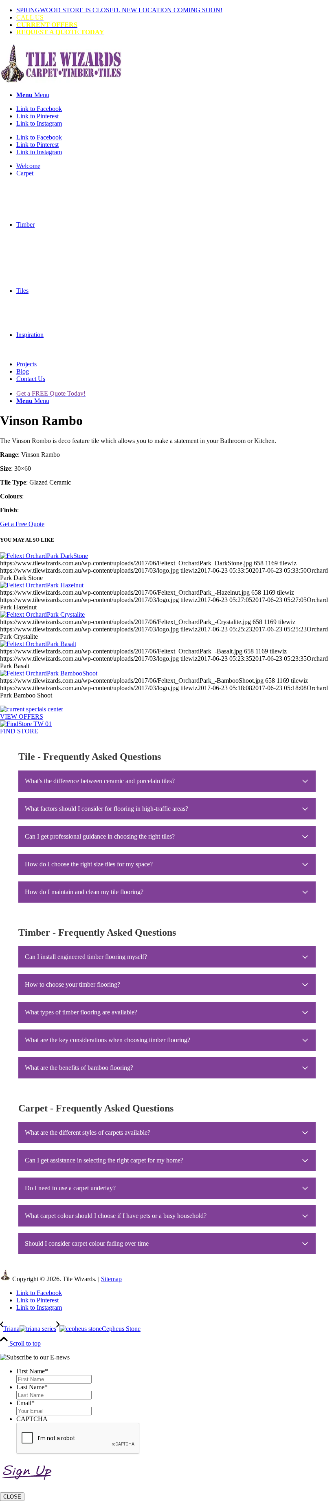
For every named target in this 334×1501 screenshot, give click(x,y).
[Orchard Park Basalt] (38, 643)
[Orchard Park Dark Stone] (44, 555)
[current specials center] (31, 709)
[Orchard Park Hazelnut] (42, 585)
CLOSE (12, 1497)
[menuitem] (175, 10)
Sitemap (111, 1278)
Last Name (32, 1387)
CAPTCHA (32, 1418)
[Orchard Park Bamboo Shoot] (48, 673)
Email (25, 1402)
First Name (32, 1371)
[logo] (61, 80)
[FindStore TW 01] (26, 723)
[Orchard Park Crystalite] (42, 614)
